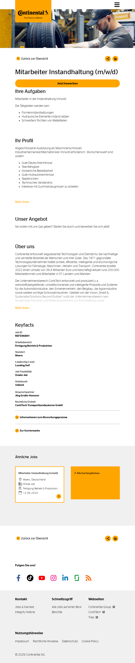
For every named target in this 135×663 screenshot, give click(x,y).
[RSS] (89, 578)
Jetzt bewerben (67, 83)
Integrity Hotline (25, 612)
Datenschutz (70, 641)
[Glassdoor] (77, 578)
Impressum (22, 641)
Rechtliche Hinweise (45, 641)
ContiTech (95, 612)
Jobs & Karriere (24, 606)
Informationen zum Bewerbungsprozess (43, 417)
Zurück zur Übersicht (34, 58)
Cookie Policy (90, 641)
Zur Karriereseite (30, 430)
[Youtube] (42, 578)
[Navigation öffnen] (117, 5)
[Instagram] (54, 578)
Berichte (57, 612)
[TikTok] (30, 578)
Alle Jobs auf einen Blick (67, 606)
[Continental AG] (33, 11)
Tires (91, 617)
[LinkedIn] (65, 578)
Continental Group (100, 606)
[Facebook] (19, 578)
